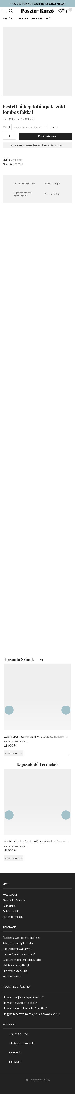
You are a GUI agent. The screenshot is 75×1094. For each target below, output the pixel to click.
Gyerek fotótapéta (14, 900)
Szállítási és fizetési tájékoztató (22, 959)
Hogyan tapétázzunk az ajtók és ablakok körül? (31, 1013)
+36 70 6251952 (18, 1033)
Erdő (47, 18)
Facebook (15, 1052)
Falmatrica (9, 905)
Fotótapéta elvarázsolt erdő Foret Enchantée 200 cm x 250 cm (37, 841)
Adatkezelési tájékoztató (18, 943)
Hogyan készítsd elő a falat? (20, 1002)
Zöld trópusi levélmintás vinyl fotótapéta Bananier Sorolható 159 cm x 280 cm (37, 736)
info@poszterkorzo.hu (22, 1043)
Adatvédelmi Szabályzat (17, 948)
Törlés (53, 127)
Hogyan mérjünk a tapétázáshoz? (23, 997)
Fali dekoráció (11, 911)
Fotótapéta (22, 18)
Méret (6, 127)
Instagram (15, 1061)
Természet (36, 18)
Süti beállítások (12, 976)
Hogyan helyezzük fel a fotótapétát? (25, 1008)
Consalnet (16, 159)
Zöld (41, 660)
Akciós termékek (13, 916)
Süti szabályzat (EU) (15, 970)
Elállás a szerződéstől (16, 965)
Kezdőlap (8, 18)
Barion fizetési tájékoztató (19, 954)
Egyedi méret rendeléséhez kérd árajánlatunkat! (37, 145)
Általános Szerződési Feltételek (21, 937)
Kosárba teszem (47, 136)
